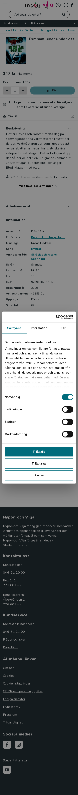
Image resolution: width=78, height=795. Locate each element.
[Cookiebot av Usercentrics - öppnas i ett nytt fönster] (56, 317)
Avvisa (39, 475)
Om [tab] (63, 328)
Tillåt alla (39, 451)
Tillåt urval (39, 463)
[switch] (67, 409)
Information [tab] (39, 328)
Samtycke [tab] (14, 328)
